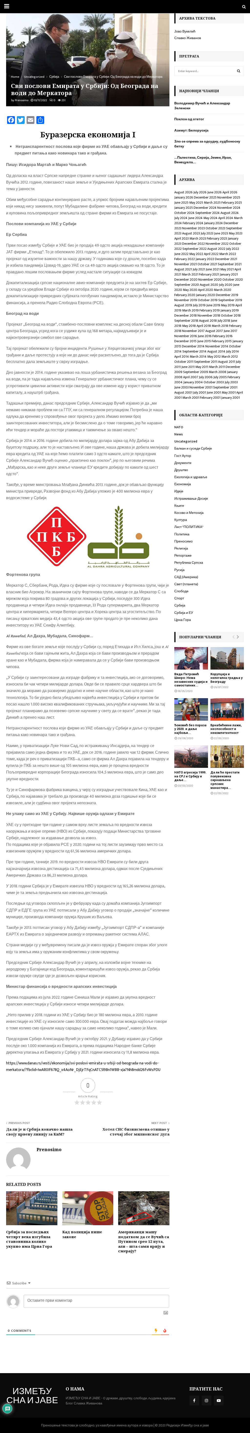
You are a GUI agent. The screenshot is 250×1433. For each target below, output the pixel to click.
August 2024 (229, 213)
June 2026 (214, 192)
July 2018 (224, 320)
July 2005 (220, 377)
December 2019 (227, 295)
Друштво (181, 470)
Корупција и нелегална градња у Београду (226, 677)
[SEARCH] (238, 71)
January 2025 (183, 207)
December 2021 (226, 259)
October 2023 (215, 228)
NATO (178, 427)
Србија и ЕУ (183, 613)
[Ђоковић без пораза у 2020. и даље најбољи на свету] (191, 709)
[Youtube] (219, 1400)
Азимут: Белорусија (191, 130)
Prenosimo (21, 100)
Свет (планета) (186, 584)
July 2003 (231, 382)
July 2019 (199, 305)
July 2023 (207, 233)
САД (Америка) (186, 577)
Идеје (178, 491)
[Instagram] (206, 1400)
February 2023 (217, 238)
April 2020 (205, 290)
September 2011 (205, 361)
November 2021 (185, 264)
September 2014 (194, 351)
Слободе (181, 591)
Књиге (179, 505)
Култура (180, 520)
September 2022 (194, 249)
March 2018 (220, 326)
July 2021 (199, 269)
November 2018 (209, 315)
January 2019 (229, 310)
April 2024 (225, 218)
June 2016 (205, 336)
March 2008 (217, 372)
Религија (181, 548)
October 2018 (231, 315)
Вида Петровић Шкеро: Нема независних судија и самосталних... (191, 679)
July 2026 (200, 192)
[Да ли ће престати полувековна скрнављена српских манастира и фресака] (227, 756)
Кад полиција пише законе (82, 1234)
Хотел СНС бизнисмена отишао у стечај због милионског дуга (136, 1131)
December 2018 (185, 315)
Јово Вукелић (185, 31)
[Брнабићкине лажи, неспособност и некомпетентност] (227, 709)
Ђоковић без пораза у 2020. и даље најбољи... (190, 729)
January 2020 (205, 295)
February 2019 (209, 310)
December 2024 (205, 207)
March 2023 (197, 238)
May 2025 (196, 202)
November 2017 (193, 331)
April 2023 (181, 238)
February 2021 (209, 274)
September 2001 (225, 387)
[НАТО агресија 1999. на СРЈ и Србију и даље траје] (191, 756)
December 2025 (205, 197)
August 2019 (183, 305)
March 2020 (222, 290)
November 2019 (185, 300)
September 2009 (195, 372)
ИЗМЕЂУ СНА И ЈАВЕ (32, 1397)
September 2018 (186, 320)
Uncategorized (185, 441)
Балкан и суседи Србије (193, 448)
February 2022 (184, 259)
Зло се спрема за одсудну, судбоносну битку (207, 144)
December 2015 (185, 341)
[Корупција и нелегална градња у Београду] (227, 658)
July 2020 (225, 284)
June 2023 (221, 233)
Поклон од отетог (189, 119)
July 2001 (199, 392)
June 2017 (230, 331)
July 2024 (181, 218)
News (178, 434)
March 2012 (229, 356)
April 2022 (211, 254)
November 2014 (216, 346)
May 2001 (229, 392)
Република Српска (188, 562)
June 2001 (214, 392)
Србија (179, 605)
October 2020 (232, 279)
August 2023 (191, 233)
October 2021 (207, 264)
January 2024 (213, 223)
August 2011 (226, 361)
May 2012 (214, 356)
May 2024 (210, 218)
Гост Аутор (182, 456)
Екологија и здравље (190, 477)
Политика (181, 534)
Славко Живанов (187, 38)
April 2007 (190, 377)
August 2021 (183, 269)
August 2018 (208, 320)
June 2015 (204, 341)
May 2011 (201, 367)
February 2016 (222, 336)
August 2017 (214, 331)
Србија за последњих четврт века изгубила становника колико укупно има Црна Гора (29, 1239)
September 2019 (230, 300)
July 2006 (206, 377)
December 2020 (186, 279)
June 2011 (188, 367)
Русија (179, 570)
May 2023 (235, 233)
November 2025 (228, 197)
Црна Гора (182, 620)
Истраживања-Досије (191, 498)
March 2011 (217, 367)
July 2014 (232, 351)
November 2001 (200, 387)
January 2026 (183, 197)
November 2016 (185, 336)
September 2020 (186, 284)
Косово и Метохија (189, 513)
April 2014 (181, 356)
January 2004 (193, 382)
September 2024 (207, 213)
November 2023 (193, 228)
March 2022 (227, 254)
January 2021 (229, 274)
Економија (182, 484)
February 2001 (210, 397)
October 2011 (183, 361)
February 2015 (222, 341)
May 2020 (190, 290)
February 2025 (231, 202)
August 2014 (216, 351)
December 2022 (193, 243)
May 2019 (228, 305)
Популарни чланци (200, 637)
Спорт (179, 598)
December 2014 (193, 346)
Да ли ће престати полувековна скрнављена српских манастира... (225, 780)
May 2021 (227, 269)
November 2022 (217, 243)
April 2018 (204, 326)
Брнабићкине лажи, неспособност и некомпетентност (226, 729)
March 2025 (212, 202)
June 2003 (181, 387)
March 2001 (190, 397)
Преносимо (183, 541)
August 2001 (183, 392)
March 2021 (190, 274)
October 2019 (208, 300)
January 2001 (230, 397)
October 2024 (184, 213)
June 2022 (181, 254)
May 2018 (189, 326)
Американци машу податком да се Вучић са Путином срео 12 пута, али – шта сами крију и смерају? (143, 1241)
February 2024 (193, 223)
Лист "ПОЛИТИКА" (188, 527)
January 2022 (205, 259)
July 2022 (232, 249)
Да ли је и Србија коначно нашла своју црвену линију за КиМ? (39, 1131)
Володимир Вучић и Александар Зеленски (202, 105)
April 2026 (229, 192)
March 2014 (198, 356)
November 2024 (228, 207)
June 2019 (213, 305)
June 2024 (195, 218)
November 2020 (210, 279)
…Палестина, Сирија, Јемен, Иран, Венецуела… (202, 160)
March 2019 (190, 310)
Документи (182, 463)
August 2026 (183, 192)
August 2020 (209, 284)
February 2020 (184, 295)
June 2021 (212, 269)
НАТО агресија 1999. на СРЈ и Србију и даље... (190, 776)
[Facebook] (194, 1400)
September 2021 (229, 264)
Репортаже (183, 555)
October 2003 (214, 382)
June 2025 (181, 202)
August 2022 (216, 249)
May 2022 (196, 254)
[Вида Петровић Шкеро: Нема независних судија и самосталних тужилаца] (191, 658)
